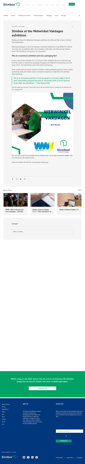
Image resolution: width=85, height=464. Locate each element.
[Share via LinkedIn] (20, 179)
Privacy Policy (59, 457)
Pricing (3, 407)
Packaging (49, 15)
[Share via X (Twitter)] (16, 179)
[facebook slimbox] (28, 457)
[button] (79, 15)
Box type (63, 15)
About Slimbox (6, 404)
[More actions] (72, 26)
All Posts (5, 15)
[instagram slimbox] (36, 457)
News (56, 15)
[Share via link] (25, 179)
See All (80, 190)
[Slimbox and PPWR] (15, 200)
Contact (4, 419)
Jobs (3, 414)
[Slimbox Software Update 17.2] (69, 200)
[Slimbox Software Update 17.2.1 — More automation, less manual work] (42, 200)
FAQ (3, 424)
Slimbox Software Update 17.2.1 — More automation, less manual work (42, 211)
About (3, 412)
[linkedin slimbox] (32, 457)
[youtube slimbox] (24, 457)
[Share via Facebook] (12, 179)
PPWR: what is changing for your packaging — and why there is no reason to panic (14, 210)
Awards (13, 15)
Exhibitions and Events (24, 15)
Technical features (38, 15)
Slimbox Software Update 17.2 (69, 210)
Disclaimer (80, 457)
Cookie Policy (69, 457)
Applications (5, 409)
